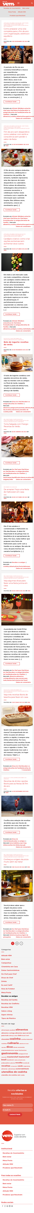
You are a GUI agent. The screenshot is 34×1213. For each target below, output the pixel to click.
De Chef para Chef (10, 419)
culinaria (19, 116)
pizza (9, 937)
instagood (21, 1053)
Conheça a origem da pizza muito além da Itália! (16, 860)
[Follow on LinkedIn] (9, 1206)
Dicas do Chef (12, 127)
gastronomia (9, 1053)
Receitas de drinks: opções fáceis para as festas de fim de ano (16, 783)
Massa (23, 477)
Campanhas (6, 963)
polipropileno (5, 1063)
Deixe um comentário (23, 118)
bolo (17, 407)
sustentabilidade (22, 1069)
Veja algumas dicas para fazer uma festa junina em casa (15, 583)
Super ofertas (7, 1015)
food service (22, 1050)
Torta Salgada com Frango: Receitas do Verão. (16, 425)
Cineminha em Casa (9, 967)
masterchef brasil (21, 680)
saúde (20, 1066)
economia (21, 1047)
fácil (4, 477)
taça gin (22, 845)
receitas (8, 409)
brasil (24, 1035)
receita (18, 1063)
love (26, 1053)
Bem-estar (25, 8)
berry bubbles (14, 843)
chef (27, 1035)
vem (18, 1075)
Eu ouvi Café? (6, 985)
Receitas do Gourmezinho (12, 8)
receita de (26, 1063)
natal (15, 1060)
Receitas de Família (15, 25)
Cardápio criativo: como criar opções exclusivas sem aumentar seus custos (17, 241)
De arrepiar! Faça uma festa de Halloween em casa (16, 490)
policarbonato (21, 1060)
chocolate (5, 1039)
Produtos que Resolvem (17, 15)
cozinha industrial (26, 1039)
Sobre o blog (6, 1011)
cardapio (13, 329)
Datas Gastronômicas (10, 970)
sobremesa (15, 409)
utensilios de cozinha (14, 1071)
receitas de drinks (13, 845)
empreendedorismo (7, 1050)
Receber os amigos (14, 128)
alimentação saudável (8, 1030)
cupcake (3, 1047)
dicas (24, 116)
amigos (12, 407)
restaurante (14, 1066)
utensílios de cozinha (9, 1075)
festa (21, 566)
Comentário (26, 770)
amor (16, 1035)
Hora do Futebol (8, 989)
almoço (11, 1035)
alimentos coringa (8, 1033)
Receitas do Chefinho (16, 339)
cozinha (13, 116)
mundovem (10, 1060)
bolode (21, 407)
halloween (26, 566)
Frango (9, 477)
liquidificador (16, 477)
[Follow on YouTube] (12, 1206)
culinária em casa (23, 1043)
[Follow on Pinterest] (7, 1206)
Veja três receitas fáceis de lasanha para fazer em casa (16, 695)
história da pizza (15, 935)
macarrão (4, 1057)
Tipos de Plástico (8, 1018)
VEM (5, 42)
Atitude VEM (22, 12)
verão (11, 411)
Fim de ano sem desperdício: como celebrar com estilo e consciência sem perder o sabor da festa (17, 135)
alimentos (6, 116)
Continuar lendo (11, 101)
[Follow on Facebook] (2, 1206)
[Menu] (18, 3)
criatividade (26, 329)
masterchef (11, 680)
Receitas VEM (7, 1007)
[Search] (32, 3)
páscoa (12, 1063)
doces (15, 1047)
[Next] (21, 943)
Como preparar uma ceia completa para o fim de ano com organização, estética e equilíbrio (16, 32)
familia (16, 1050)
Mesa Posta (12, 12)
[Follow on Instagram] (5, 1206)
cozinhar (4, 1043)
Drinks (16, 777)
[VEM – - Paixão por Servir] (8, 3)
